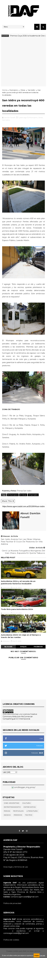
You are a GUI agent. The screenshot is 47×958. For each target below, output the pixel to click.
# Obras (23, 495)
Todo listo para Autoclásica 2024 (17, 609)
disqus (23, 647)
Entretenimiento (12, 807)
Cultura (26, 803)
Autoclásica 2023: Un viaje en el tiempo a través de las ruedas (21, 636)
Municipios (13, 90)
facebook (38, 647)
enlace (6, 931)
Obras (22, 90)
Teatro (28, 815)
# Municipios (13, 495)
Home (4, 90)
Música (7, 815)
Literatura (32, 811)
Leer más (42, 955)
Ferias (7, 811)
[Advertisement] (23, 62)
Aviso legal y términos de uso (15, 867)
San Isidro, (6, 120)
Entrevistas (30, 807)
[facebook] (19, 831)
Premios (18, 815)
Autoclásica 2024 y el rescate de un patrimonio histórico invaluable (18, 582)
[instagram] (26, 831)
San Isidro (31, 90)
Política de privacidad (12, 903)
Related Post (8, 557)
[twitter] (23, 831)
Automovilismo (8, 563)
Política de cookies (11, 940)
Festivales (18, 811)
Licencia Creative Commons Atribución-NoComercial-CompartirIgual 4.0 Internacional (20, 716)
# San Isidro (33, 495)
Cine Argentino (11, 803)
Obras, (40, 117)
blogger (8, 647)
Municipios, (33, 117)
